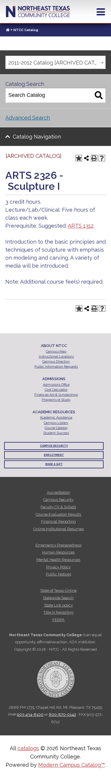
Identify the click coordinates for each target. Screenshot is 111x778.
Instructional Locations (56, 357)
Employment (54, 455)
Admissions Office (56, 385)
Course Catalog (56, 428)
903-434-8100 (30, 714)
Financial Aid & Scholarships (56, 395)
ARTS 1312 (81, 226)
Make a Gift (54, 464)
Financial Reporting (58, 521)
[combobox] (55, 62)
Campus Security (54, 445)
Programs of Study (56, 400)
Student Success (56, 433)
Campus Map (56, 351)
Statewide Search (58, 598)
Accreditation (58, 492)
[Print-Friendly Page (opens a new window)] (94, 158)
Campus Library (56, 423)
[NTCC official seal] (56, 676)
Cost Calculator (56, 390)
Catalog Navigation (37, 137)
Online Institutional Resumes (58, 529)
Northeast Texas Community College (38, 11)
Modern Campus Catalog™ (71, 765)
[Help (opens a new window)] (102, 158)
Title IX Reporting (58, 612)
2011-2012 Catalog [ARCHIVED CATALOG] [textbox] (56, 63)
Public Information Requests (56, 367)
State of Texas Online (58, 590)
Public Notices (58, 574)
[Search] (99, 95)
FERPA (58, 620)
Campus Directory (56, 362)
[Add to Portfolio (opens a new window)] (78, 158)
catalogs (28, 748)
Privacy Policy (58, 567)
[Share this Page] (86, 158)
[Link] (7, 30)
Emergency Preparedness (58, 545)
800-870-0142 (62, 714)
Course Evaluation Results (58, 514)
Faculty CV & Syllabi (58, 507)
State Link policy (58, 605)
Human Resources (58, 552)
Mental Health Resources (58, 559)
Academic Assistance (56, 417)
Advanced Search (27, 118)
